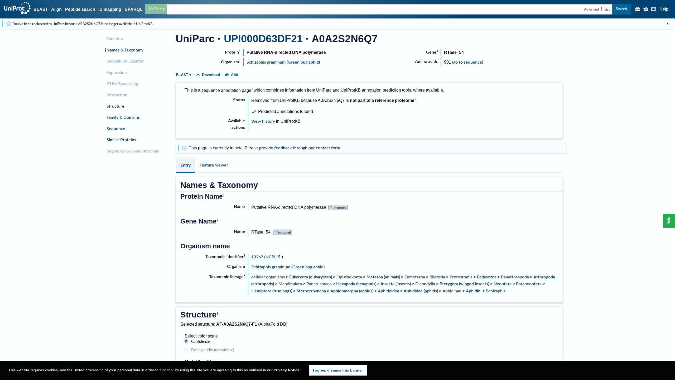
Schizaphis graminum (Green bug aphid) (283, 62)
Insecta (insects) (396, 284)
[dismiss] (667, 24)
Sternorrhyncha (311, 291)
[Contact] (653, 9)
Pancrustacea (319, 284)
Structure (115, 106)
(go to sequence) (467, 62)
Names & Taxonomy (125, 50)
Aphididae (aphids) (421, 291)
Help (664, 9)
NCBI (271, 257)
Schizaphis (495, 291)
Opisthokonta (349, 277)
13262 (257, 257)
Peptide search (80, 9)
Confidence (200, 342)
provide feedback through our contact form (299, 148)
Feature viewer (214, 165)
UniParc (155, 9)
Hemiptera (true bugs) (271, 291)
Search (621, 9)
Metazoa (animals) (383, 277)
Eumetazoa (414, 277)
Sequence (116, 129)
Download (211, 75)
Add (234, 75)
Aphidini (473, 291)
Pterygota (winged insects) (464, 284)
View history (263, 121)
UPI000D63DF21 (263, 38)
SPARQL (133, 9)
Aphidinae (451, 291)
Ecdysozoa (486, 277)
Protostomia (461, 277)
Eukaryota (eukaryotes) (310, 277)
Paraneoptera (529, 284)
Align (56, 9)
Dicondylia (425, 284)
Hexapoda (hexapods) (356, 284)
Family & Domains (123, 117)
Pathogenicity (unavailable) (212, 350)
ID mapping (109, 9)
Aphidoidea (388, 291)
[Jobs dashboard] (637, 9)
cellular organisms (268, 277)
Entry (186, 165)
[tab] (185, 165)
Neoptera (503, 284)
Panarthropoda (515, 277)
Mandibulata (290, 284)
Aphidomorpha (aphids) (351, 291)
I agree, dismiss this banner (338, 370)
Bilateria (437, 277)
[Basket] (645, 9)
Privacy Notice (287, 370)
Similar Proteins (121, 140)
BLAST (40, 9)
